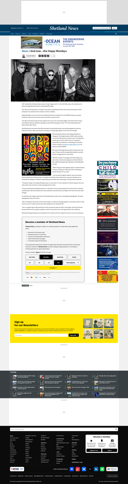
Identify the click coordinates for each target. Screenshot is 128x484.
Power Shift (28, 458)
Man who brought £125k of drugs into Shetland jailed (26, 376)
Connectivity (13, 452)
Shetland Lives (45, 462)
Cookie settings (112, 476)
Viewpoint (43, 449)
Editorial (43, 451)
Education (12, 460)
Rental (58, 463)
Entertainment (29, 439)
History (27, 445)
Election (12, 462)
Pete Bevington (31, 55)
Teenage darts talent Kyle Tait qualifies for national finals (107, 393)
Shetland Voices (45, 460)
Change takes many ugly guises (107, 376)
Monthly (46, 257)
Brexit (11, 444)
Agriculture (13, 440)
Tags (73, 452)
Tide (73, 447)
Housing (28, 447)
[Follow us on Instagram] (78, 469)
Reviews (43, 447)
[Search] (116, 34)
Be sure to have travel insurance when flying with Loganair (53, 382)
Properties (59, 459)
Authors (74, 454)
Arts (11, 442)
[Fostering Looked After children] (107, 161)
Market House (60, 447)
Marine (27, 449)
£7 (49, 263)
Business (12, 446)
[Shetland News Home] (64, 31)
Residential (59, 461)
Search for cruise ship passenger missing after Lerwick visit (26, 382)
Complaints (67, 476)
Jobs (57, 452)
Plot (73, 437)
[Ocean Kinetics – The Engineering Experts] (53, 42)
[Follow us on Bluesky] (84, 469)
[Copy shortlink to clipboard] (48, 56)
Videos (74, 459)
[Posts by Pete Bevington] (24, 56)
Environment (29, 441)
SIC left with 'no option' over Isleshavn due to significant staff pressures (79, 394)
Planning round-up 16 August (53, 387)
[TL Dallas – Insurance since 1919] (107, 263)
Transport (43, 435)
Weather (43, 439)
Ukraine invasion (45, 437)
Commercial (60, 439)
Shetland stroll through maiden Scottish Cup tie (26, 388)
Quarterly (60, 257)
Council (12, 456)
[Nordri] (107, 250)
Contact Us (13, 476)
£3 (29, 263)
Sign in (114, 28)
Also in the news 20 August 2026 (80, 387)
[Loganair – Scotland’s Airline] (107, 211)
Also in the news (14, 438)
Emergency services (31, 435)
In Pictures (43, 456)
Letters (43, 445)
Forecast (74, 445)
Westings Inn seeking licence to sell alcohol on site (107, 382)
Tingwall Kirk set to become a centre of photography (80, 382)
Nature (27, 451)
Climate (12, 448)
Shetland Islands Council (62, 443)
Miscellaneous (75, 439)
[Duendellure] (107, 237)
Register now (94, 450)
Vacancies (59, 454)
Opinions (43, 443)
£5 (39, 263)
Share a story (29, 476)
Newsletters (75, 456)
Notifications (84, 476)
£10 (58, 263)
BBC (57, 445)
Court (11, 458)
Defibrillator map (77, 462)
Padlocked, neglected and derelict (24, 393)
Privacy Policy (49, 476)
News (25, 51)
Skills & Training (60, 456)
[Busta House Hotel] (107, 185)
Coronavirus (13, 454)
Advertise (21, 476)
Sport (27, 462)
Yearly (74, 257)
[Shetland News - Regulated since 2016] (17, 469)
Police (27, 453)
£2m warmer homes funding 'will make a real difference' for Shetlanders (53, 394)
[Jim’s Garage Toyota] (107, 224)
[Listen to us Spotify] (102, 469)
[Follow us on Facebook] (72, 469)
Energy (27, 437)
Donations (75, 476)
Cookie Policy (58, 476)
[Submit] (116, 429)
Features (43, 454)
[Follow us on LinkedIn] (96, 469)
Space (27, 460)
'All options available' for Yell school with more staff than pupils (107, 389)
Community (13, 450)
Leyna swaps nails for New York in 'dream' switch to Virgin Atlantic (53, 377)
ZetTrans (58, 449)
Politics (27, 456)
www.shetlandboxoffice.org (71, 144)
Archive (74, 450)
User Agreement (39, 476)
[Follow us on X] (90, 469)
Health (27, 443)
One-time (32, 257)
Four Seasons (60, 435)
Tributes (43, 458)
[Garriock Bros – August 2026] (107, 277)
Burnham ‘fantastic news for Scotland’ (80, 376)
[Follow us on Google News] (112, 469)
